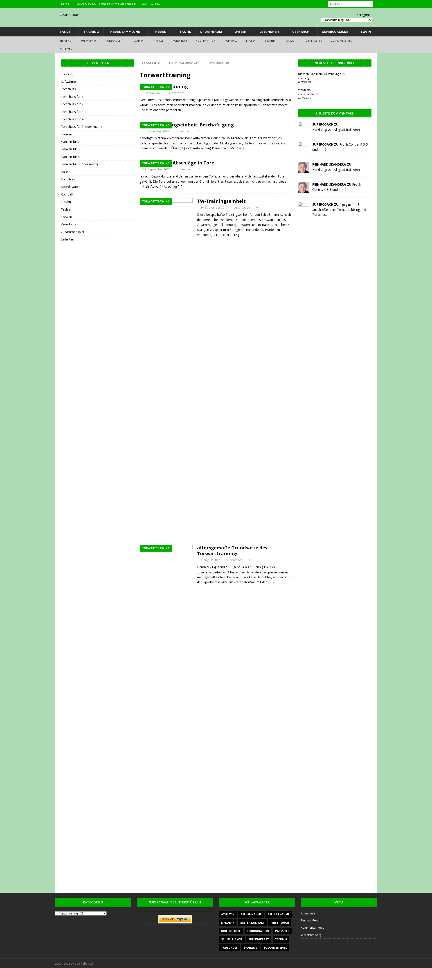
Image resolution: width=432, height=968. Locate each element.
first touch (280, 923)
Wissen (241, 31)
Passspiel (282, 931)
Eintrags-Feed (310, 920)
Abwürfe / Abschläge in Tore (181, 163)
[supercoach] (303, 130)
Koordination (205, 40)
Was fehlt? (304, 90)
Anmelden (308, 913)
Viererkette (314, 40)
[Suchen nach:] (350, 3)
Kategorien (364, 15)
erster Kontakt (252, 923)
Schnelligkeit (232, 939)
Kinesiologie (231, 931)
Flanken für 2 (70, 141)
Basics (65, 31)
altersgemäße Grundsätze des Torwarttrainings (232, 551)
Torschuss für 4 (72, 119)
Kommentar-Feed (312, 927)
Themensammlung (124, 31)
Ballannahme (251, 914)
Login (366, 31)
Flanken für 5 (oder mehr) (79, 164)
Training (91, 31)
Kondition (180, 40)
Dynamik (227, 923)
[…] (184, 110)
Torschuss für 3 (72, 112)
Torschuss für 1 (72, 96)
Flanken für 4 (70, 157)
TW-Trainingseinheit (221, 201)
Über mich (300, 31)
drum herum (211, 31)
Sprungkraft (259, 939)
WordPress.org (311, 935)
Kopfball (231, 40)
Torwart (290, 40)
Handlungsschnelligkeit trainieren (336, 129)
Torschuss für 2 (72, 104)
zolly (306, 78)
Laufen (251, 40)
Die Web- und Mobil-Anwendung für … (322, 74)
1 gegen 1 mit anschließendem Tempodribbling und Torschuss (339, 209)
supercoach (176, 93)
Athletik (227, 914)
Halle (160, 40)
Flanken (138, 40)
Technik (270, 40)
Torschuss (113, 40)
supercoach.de (335, 31)
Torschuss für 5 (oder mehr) (81, 126)
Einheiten (66, 49)
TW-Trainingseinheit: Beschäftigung (191, 125)
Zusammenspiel (341, 40)
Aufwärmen (89, 40)
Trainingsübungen (184, 63)
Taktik (185, 31)
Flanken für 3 (70, 149)
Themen (159, 31)
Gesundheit (269, 31)
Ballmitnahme (279, 914)
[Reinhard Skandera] (303, 170)
